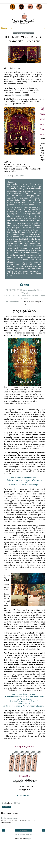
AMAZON (8, 176)
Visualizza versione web (23, 834)
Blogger (28, 839)
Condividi (6, 807)
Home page (23, 831)
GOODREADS (19, 176)
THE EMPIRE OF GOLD (14, 301)
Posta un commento (9, 818)
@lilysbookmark (19, 95)
